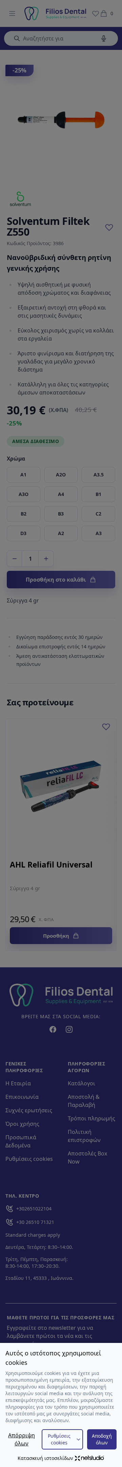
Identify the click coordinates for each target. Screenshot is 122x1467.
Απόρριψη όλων (21, 1439)
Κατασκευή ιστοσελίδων (45, 1458)
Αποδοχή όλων (102, 1439)
